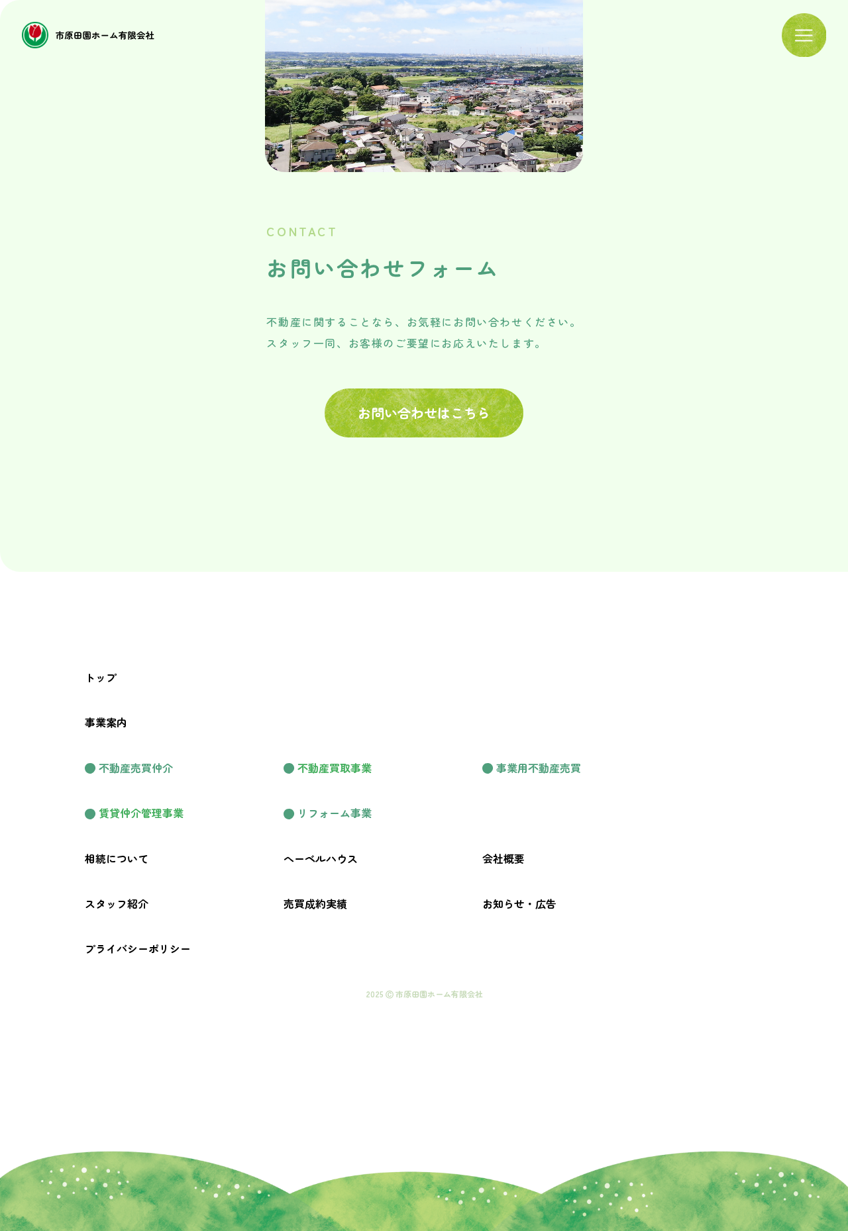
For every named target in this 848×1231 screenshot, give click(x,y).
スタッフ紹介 (116, 903)
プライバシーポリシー (138, 948)
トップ (101, 677)
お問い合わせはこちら (424, 412)
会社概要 (503, 858)
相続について (116, 858)
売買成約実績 (315, 903)
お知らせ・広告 (519, 903)
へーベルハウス (321, 858)
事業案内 (106, 722)
